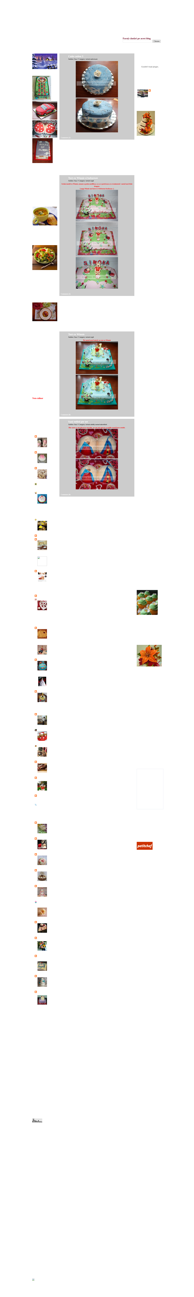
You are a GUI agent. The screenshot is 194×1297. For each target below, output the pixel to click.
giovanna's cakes (43, 691)
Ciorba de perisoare (41, 241)
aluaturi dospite (40, 1130)
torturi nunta (39, 1260)
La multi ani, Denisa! (41, 407)
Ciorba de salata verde (41, 237)
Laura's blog (41, 707)
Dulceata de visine (144, 727)
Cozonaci (142, 704)
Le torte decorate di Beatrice (46, 714)
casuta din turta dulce (145, 701)
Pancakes (142, 708)
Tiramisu (142, 291)
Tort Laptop (142, 551)
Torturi (50, 438)
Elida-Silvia (41, 628)
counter (35, 1284)
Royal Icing (142, 754)
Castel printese (143, 565)
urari (36, 1274)
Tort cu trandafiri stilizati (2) (148, 360)
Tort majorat (143, 486)
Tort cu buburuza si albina (147, 226)
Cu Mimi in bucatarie (44, 596)
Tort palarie (142, 568)
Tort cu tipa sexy (144, 172)
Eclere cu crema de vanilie (147, 633)
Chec (49, 470)
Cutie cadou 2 (143, 148)
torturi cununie (39, 1226)
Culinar (141, 830)
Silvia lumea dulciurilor (45, 854)
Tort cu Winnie (76, 334)
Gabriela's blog (42, 660)
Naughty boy (143, 240)
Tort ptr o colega (144, 185)
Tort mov (142, 219)
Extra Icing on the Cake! (45, 644)
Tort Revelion (143, 534)
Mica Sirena (143, 527)
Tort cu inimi (143, 387)
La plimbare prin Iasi (43, 709)
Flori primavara (144, 682)
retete (36, 1185)
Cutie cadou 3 (75, 56)
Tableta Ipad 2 (143, 195)
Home (73, 3)
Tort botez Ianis (144, 233)
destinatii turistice (40, 1154)
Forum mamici (143, 834)
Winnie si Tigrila (144, 315)
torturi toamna (39, 1270)
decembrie (38, 1022)
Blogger (58, 3)
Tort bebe (50, 856)
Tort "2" (141, 257)
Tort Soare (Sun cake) (146, 438)
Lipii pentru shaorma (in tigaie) (44, 291)
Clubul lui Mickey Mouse (147, 284)
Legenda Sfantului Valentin (43, 424)
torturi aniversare (40, 1209)
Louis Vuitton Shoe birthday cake (52, 842)
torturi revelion (39, 1267)
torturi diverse (39, 1233)
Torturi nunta (52, 978)
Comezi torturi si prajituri (147, 827)
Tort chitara (142, 367)
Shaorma (37, 199)
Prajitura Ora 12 (144, 627)
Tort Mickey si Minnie (146, 445)
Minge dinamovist (144, 267)
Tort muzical (143, 517)
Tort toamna (142, 432)
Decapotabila (143, 401)
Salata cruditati (39, 278)
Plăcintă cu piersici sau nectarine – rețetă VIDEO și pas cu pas (47, 810)
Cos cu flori (142, 469)
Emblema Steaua (144, 260)
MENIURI (38, 1171)
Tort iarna (142, 408)
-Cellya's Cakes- (42, 452)
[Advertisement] (79, 158)
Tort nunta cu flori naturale (147, 199)
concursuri (38, 1144)
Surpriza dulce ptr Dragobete (148, 630)
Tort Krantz (142, 377)
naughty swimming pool (146, 213)
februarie (37, 1057)
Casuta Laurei (42, 555)
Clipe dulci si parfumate (45, 571)
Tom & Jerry (143, 151)
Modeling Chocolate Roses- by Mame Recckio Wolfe (52, 912)
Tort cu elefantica (144, 473)
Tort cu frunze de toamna (147, 425)
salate (37, 1188)
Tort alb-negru (143, 308)
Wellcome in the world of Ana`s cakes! (129, 17)
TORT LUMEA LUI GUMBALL (52, 663)
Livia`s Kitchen (42, 762)
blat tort (37, 1137)
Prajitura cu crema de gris (147, 640)
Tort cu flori (142, 206)
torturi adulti (39, 1202)
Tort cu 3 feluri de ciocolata (147, 514)
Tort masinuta (143, 500)
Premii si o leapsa (40, 359)
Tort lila (141, 336)
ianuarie (37, 1019)
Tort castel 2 (143, 538)
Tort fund (142, 343)
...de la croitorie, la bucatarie (46, 468)
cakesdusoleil (41, 520)
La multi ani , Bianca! (41, 411)
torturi (37, 1192)
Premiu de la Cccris (41, 356)
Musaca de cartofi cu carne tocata (45, 192)
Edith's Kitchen (42, 624)
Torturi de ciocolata (145, 202)
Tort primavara (143, 575)
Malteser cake (52, 872)
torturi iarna (38, 1195)
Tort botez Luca (144, 144)
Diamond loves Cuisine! (45, 599)
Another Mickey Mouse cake (148, 161)
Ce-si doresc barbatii (145, 274)
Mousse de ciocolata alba (147, 733)
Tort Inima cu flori (144, 384)
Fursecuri (142, 637)
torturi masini (39, 1247)
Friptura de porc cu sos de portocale (46, 188)
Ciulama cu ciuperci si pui (43, 171)
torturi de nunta (40, 1229)
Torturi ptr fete (143, 189)
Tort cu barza (143, 325)
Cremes (50, 541)
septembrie (38, 1033)
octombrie (38, 1029)
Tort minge (142, 418)
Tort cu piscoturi (144, 531)
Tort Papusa (51, 677)
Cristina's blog (42, 587)
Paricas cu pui (39, 195)
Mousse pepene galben (146, 730)
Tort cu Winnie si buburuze (83, 178)
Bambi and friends (145, 455)
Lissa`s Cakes (42, 746)
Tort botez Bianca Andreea (51, 456)
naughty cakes (39, 1175)
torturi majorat (39, 1243)
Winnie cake (143, 346)
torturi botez (39, 1219)
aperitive (37, 1134)
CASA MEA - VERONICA (46, 539)
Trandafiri (142, 678)
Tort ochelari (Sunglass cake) (148, 449)
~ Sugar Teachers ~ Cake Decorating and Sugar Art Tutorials (46, 904)
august (37, 1036)
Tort (140, 541)
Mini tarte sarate (40, 294)
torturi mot (38, 1253)
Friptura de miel (40, 185)
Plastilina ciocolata (145, 751)
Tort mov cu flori (144, 230)
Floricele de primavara (146, 675)
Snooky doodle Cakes (44, 870)
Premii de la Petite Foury (42, 346)
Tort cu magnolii (144, 370)
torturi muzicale (40, 1257)
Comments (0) (65, 415)
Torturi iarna (39, 1236)
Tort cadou (142, 411)
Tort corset (142, 247)
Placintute (142, 714)
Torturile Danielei (43, 976)
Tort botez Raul (144, 281)
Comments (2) (65, 138)
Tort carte (142, 479)
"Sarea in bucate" (43, 436)
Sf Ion (37, 421)
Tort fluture (142, 548)
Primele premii (39, 366)
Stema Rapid (143, 223)
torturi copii (38, 1223)
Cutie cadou (142, 154)
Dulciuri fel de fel (43, 615)
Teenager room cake (145, 168)
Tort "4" (141, 254)
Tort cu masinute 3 (145, 165)
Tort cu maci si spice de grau (148, 216)
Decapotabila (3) (144, 295)
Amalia (39, 484)
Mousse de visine (144, 737)
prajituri (37, 1178)
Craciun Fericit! (39, 414)
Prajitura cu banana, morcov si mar (52, 734)
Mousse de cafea (144, 740)
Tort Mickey (143, 182)
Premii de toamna (40, 349)
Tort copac (142, 497)
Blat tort (141, 694)
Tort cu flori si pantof (145, 510)
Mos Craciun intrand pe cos (147, 397)
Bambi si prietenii (144, 312)
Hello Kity (142, 353)
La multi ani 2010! (40, 418)
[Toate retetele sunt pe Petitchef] (145, 849)
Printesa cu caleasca (145, 442)
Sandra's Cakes (42, 838)
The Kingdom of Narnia (45, 922)
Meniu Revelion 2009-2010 (43, 333)
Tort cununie (143, 305)
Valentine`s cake (144, 356)
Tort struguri (143, 452)
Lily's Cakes (41, 730)
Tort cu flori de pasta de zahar (148, 524)
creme (37, 1147)
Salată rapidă (51, 824)
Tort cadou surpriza (145, 302)
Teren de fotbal (143, 544)
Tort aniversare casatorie (146, 435)
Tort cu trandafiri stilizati (146, 363)
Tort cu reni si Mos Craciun (147, 394)
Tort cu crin (142, 493)
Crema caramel (143, 757)
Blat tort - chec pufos (145, 697)
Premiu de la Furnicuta (42, 352)
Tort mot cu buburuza (145, 298)
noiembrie (38, 1026)
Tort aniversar (143, 192)
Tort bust (142, 572)
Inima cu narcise (144, 349)
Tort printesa (143, 476)
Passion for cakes (43, 795)
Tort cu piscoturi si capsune (51, 926)
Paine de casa (39, 297)
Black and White (144, 237)
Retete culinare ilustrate (45, 822)
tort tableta (51, 962)
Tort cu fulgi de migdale (146, 373)
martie (37, 1053)
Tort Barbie (142, 558)
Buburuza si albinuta (145, 264)
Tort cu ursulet (143, 329)
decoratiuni (38, 1151)
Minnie (141, 288)
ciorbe (37, 1140)
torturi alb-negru (40, 1205)
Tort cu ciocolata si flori (146, 462)
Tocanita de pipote (40, 202)
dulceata (37, 1158)
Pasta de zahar (143, 761)
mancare (37, 1168)
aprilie (37, 1050)
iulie (36, 1039)
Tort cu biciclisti (144, 414)
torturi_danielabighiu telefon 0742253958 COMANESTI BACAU (45, 958)
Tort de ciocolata (144, 503)
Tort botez (142, 322)
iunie (36, 1043)
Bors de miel (39, 234)
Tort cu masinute (144, 319)
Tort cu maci (143, 158)
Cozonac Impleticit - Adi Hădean (51, 750)
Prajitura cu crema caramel (147, 623)
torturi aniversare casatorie (43, 1212)
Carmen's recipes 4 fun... (45, 535)
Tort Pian (142, 390)
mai (36, 1046)
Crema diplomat (144, 764)
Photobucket (143, 837)
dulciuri (37, 1161)
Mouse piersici (143, 747)
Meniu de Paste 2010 (41, 330)
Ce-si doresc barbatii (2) (146, 271)
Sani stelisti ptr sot (78, 421)
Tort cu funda (143, 339)
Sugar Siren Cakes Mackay (46, 886)
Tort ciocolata (143, 428)
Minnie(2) (142, 278)
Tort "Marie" (143, 209)
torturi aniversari (40, 1216)
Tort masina (142, 520)
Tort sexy (142, 466)
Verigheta (50, 942)
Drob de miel (39, 182)
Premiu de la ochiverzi (42, 363)
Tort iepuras (142, 243)
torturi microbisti (40, 1199)
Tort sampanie (143, 582)
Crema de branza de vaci (146, 744)
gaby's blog (41, 675)
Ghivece (141, 507)
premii (37, 1182)
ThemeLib (41, 3)
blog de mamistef (43, 493)
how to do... (39, 1164)
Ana (153, 90)
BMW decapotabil (144, 459)
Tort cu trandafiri (144, 421)
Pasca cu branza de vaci (146, 711)
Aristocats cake (144, 380)
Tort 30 (141, 490)
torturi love (38, 1240)
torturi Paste (39, 1264)
